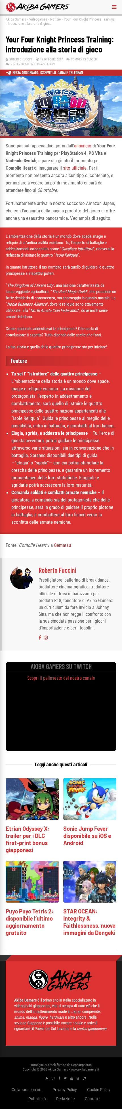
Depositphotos (81, 1065)
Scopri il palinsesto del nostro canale (61, 678)
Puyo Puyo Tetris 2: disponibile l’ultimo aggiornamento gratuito (29, 922)
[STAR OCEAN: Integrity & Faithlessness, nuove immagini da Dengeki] (89, 901)
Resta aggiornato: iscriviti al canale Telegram (47, 72)
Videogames (38, 19)
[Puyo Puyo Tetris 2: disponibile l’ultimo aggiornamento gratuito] (32, 901)
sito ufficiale (75, 168)
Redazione (65, 1098)
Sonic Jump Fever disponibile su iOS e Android (87, 835)
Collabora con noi (27, 1089)
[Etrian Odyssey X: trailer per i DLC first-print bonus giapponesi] (32, 818)
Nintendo (17, 64)
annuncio (82, 146)
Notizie (55, 19)
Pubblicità (37, 1098)
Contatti (92, 1098)
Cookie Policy (98, 1089)
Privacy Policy (64, 1089)
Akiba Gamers (16, 19)
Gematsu (62, 545)
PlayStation (46, 64)
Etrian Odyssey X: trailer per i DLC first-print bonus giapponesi (28, 839)
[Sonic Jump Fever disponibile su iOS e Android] (89, 818)
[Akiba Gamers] (38, 11)
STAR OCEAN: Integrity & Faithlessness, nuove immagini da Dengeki (89, 922)
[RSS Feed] (46, 1078)
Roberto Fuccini (21, 59)
